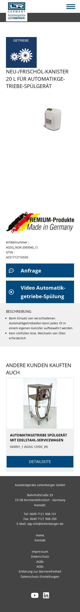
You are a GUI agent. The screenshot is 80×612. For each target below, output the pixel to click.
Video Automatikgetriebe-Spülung (43, 292)
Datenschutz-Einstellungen (40, 577)
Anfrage (31, 270)
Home (40, 535)
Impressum (40, 551)
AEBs (40, 566)
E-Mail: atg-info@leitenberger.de (40, 524)
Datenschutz (40, 556)
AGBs (40, 562)
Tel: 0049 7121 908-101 (40, 514)
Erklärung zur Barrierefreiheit (40, 571)
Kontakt (40, 540)
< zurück (14, 16)
